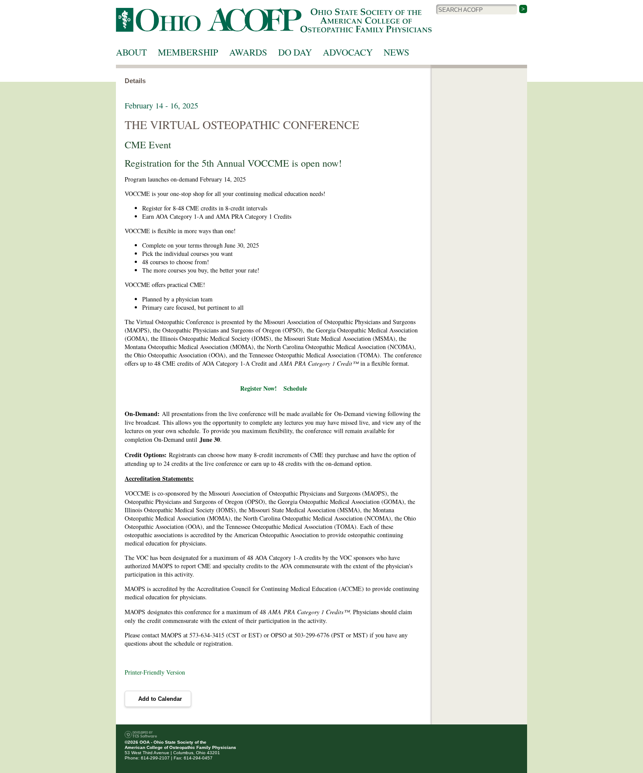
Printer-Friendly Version (155, 672)
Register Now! (258, 388)
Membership (188, 52)
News (396, 52)
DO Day (295, 52)
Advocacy (348, 52)
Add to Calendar (160, 699)
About (131, 52)
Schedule (295, 388)
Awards (248, 52)
